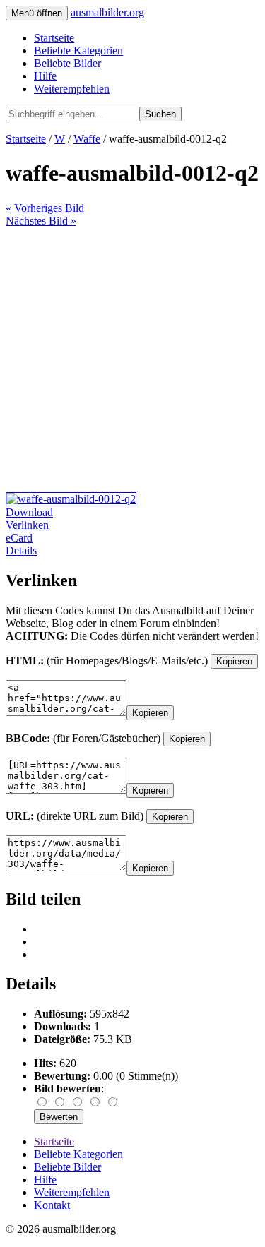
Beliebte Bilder (67, 63)
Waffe (86, 139)
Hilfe (45, 76)
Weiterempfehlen (72, 89)
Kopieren (234, 661)
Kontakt (52, 1205)
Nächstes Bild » (41, 221)
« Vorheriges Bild (45, 208)
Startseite (54, 38)
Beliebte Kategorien (78, 50)
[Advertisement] (132, 359)
